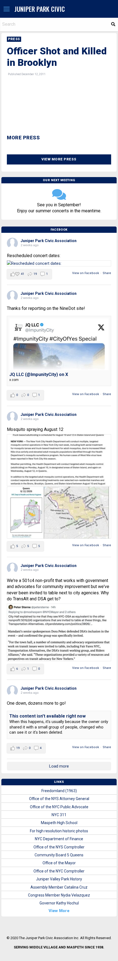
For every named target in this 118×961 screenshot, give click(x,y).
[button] (6, 9)
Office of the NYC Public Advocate (59, 807)
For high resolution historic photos (59, 831)
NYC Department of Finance (59, 839)
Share (107, 273)
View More (59, 910)
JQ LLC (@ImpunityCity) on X (38, 374)
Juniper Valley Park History (59, 879)
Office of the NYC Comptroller (59, 871)
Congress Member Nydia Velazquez (59, 895)
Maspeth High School (59, 823)
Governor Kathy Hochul (59, 903)
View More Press (59, 159)
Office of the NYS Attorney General (59, 799)
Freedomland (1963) (59, 791)
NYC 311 (59, 815)
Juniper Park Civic (40, 9)
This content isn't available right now (47, 716)
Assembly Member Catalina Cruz (59, 887)
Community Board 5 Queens (59, 855)
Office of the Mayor (59, 863)
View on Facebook (85, 273)
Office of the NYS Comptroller (59, 847)
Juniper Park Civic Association (49, 241)
